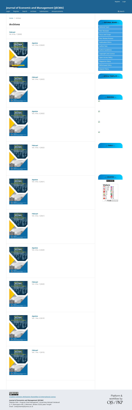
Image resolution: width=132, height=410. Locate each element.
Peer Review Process (106, 38)
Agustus (35, 43)
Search (24, 11)
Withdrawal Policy (105, 65)
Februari (12, 32)
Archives (33, 11)
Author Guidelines (105, 50)
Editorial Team (104, 27)
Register (16, 11)
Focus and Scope (105, 35)
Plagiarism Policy (105, 61)
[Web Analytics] (110, 181)
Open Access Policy (105, 57)
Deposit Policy (104, 69)
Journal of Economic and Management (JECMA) (35, 7)
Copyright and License (107, 54)
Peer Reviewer (104, 31)
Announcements (57, 11)
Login (8, 11)
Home (11, 18)
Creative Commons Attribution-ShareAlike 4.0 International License (32, 397)
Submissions (44, 11)
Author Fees (103, 46)
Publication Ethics (105, 42)
